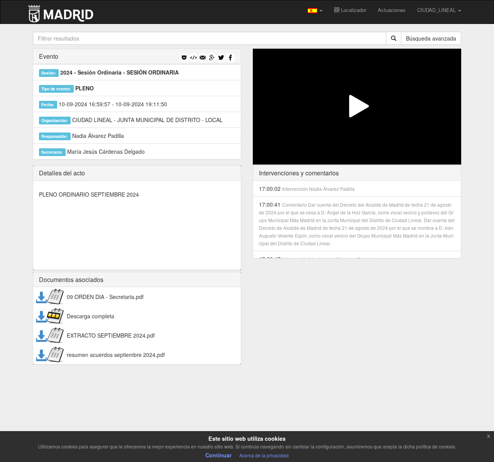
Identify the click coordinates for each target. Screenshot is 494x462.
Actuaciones (392, 10)
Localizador (352, 10)
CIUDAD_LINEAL (437, 10)
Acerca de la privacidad (264, 455)
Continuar (218, 455)
